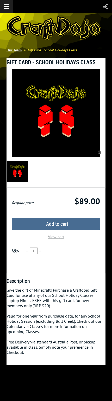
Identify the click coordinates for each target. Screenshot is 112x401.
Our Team (14, 50)
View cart (56, 236)
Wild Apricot (65, 391)
